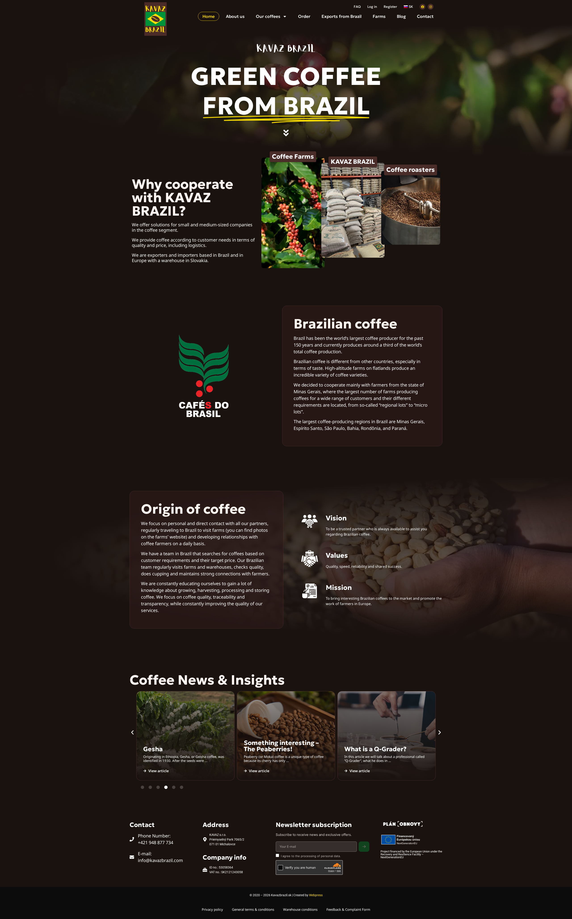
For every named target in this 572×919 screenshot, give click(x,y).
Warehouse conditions (300, 909)
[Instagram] (430, 7)
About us (235, 16)
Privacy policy (212, 909)
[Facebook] (422, 7)
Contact (425, 16)
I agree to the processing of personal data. (311, 856)
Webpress (316, 895)
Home (208, 16)
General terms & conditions (253, 909)
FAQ (357, 6)
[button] (132, 732)
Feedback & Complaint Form (348, 909)
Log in (372, 6)
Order (304, 16)
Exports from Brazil (342, 16)
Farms (379, 16)
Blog (401, 16)
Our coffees (268, 16)
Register (390, 6)
